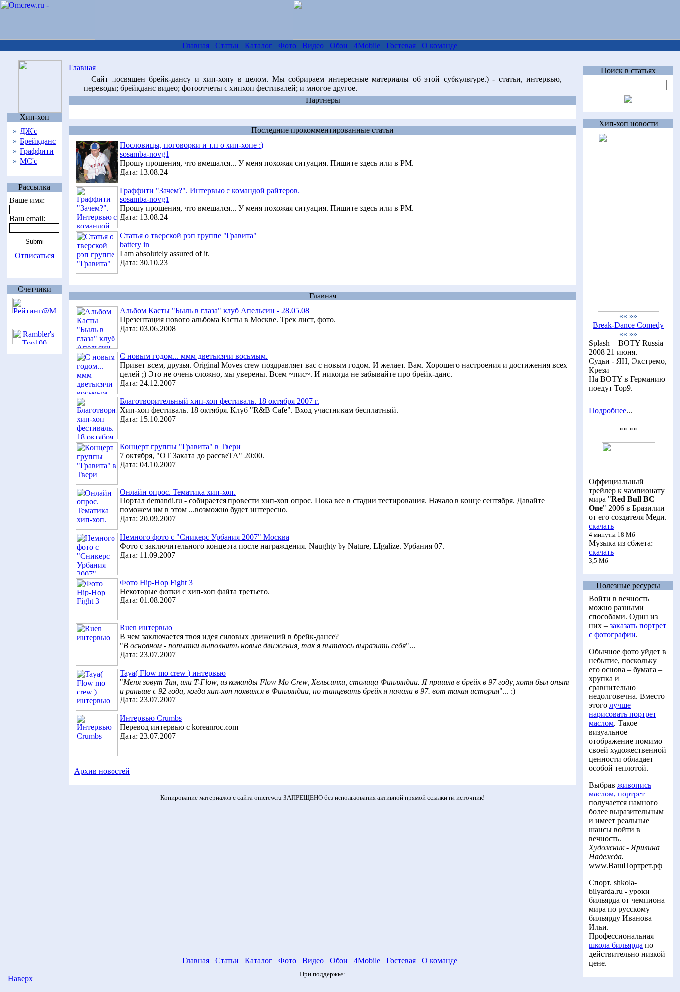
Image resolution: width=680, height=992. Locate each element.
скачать (601, 526)
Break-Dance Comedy (628, 325)
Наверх (20, 978)
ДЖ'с (28, 131)
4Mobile (367, 45)
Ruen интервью (146, 627)
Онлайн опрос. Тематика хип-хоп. (178, 492)
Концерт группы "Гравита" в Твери (180, 446)
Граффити (37, 151)
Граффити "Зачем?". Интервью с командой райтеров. (210, 190)
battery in (134, 244)
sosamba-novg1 (144, 154)
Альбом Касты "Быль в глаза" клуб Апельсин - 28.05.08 (214, 310)
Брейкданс (38, 141)
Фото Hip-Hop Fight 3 (156, 582)
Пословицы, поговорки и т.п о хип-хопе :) (191, 145)
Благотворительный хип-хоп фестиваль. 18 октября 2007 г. (219, 401)
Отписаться (34, 255)
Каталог (258, 45)
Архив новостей (102, 771)
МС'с (28, 161)
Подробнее (607, 410)
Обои (339, 45)
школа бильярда (616, 945)
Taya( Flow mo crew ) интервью (173, 673)
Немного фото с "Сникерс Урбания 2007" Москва (204, 537)
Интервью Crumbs (151, 718)
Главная (195, 45)
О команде (439, 45)
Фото (287, 45)
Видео (313, 45)
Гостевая (401, 45)
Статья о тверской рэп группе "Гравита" (188, 235)
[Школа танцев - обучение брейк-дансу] (628, 309)
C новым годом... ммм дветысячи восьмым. (194, 356)
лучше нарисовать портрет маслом (622, 714)
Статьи (227, 45)
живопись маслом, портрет (620, 789)
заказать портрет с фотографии (627, 630)
